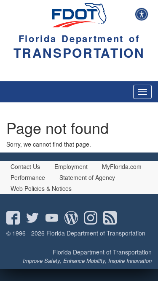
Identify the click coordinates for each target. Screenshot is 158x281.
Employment (71, 166)
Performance (28, 177)
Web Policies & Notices (41, 188)
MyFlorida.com (122, 166)
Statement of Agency (87, 177)
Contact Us (25, 166)
